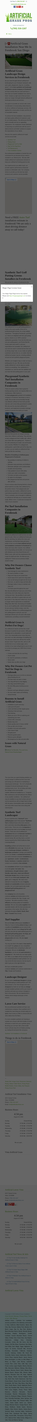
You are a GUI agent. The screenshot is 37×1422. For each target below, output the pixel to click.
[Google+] (17, 7)
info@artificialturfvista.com (18, 4)
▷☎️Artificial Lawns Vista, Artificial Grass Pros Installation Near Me (18, 17)
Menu (10, 34)
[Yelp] (20, 7)
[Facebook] (15, 7)
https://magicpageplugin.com (17, 295)
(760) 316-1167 (21, 1)
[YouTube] (22, 7)
